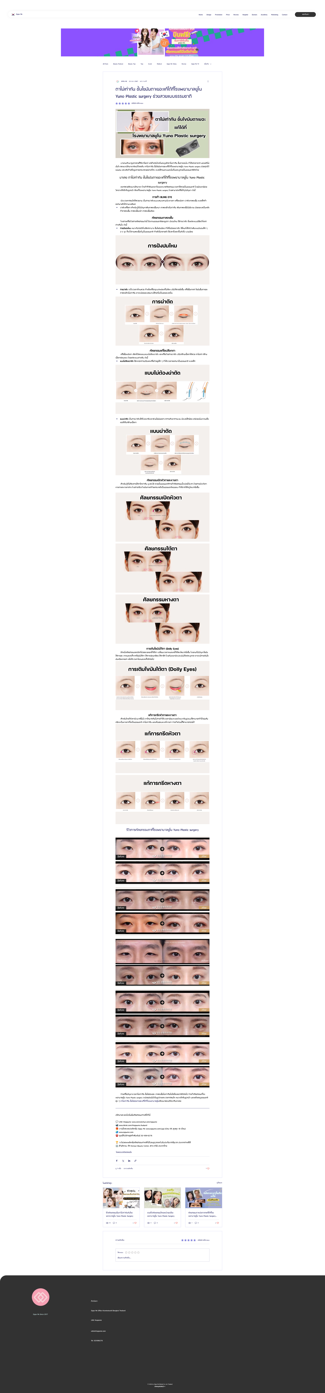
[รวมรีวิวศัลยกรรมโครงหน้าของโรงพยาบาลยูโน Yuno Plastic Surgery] (162, 1198)
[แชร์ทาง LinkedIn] (129, 1160)
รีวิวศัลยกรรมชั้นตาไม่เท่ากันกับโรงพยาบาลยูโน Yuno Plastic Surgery (119, 1214)
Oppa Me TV (195, 64)
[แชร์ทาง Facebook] (117, 1160)
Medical (159, 64)
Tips (142, 64)
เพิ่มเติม (206, 64)
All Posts (105, 64)
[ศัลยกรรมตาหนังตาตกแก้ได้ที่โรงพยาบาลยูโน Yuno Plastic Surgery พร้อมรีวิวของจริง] (203, 1198)
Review (184, 64)
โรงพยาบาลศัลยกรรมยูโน (124, 1152)
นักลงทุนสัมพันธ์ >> (160, 1386)
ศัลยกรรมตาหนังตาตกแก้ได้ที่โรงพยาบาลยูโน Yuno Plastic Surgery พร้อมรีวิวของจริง (202, 1214)
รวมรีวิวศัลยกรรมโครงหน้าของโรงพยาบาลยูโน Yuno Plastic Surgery (160, 1214)
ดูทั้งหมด (219, 1182)
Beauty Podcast (118, 64)
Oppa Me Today (172, 64)
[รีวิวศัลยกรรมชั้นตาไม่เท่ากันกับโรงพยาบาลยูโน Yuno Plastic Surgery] (121, 1198)
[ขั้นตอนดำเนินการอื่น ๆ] (207, 81)
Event (150, 64)
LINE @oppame (96, 1320)
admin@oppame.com (98, 1331)
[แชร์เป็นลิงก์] (135, 1160)
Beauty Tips (132, 64)
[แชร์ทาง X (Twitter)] (123, 1160)
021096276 (98, 1340)
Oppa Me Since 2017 (40, 1314)
